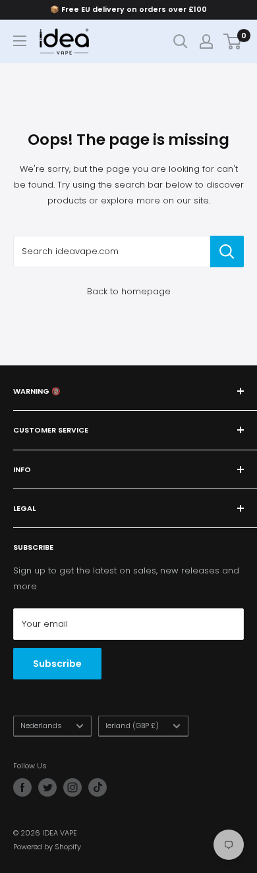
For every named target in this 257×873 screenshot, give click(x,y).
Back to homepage (129, 291)
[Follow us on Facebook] (22, 787)
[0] (233, 41)
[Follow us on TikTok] (97, 787)
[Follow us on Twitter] (47, 787)
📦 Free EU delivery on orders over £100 (128, 9)
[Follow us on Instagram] (72, 787)
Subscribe (57, 663)
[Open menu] (19, 41)
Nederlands (41, 725)
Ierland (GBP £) (132, 725)
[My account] (206, 41)
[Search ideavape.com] (227, 251)
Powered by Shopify (47, 846)
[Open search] (180, 41)
